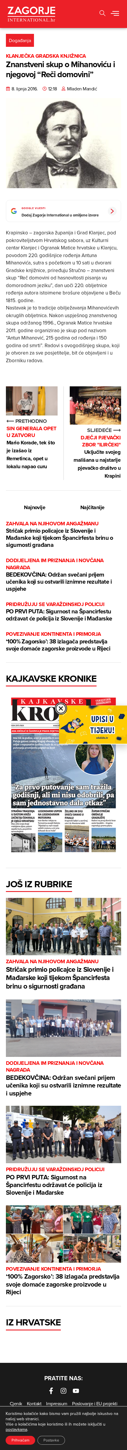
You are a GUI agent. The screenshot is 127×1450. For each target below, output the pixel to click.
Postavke (51, 1440)
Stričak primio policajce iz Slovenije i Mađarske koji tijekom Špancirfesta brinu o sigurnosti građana (59, 534)
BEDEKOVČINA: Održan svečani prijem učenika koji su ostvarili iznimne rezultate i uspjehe (59, 575)
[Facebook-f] (51, 1391)
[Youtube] (76, 1391)
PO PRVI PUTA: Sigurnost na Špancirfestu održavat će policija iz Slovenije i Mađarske (59, 612)
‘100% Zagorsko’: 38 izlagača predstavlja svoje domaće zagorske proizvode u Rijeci (58, 641)
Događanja (20, 40)
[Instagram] (63, 1391)
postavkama (16, 1429)
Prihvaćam (20, 1440)
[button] (102, 14)
